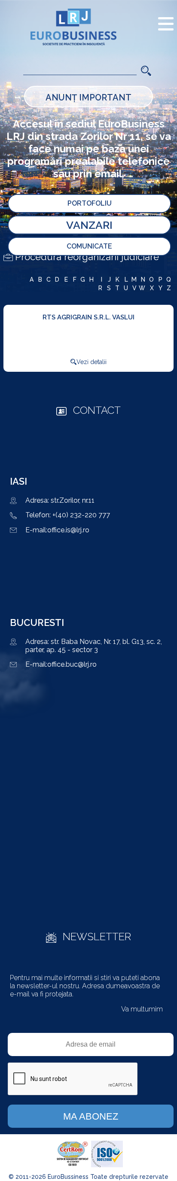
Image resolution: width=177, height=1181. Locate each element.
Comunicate (89, 246)
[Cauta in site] (146, 70)
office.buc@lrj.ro (72, 664)
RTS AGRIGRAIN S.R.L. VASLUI (88, 317)
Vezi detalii (91, 361)
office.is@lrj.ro (68, 530)
